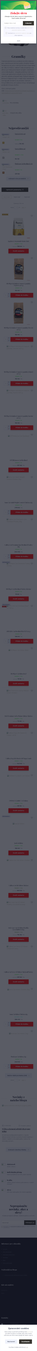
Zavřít (18, 40)
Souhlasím (25, 1342)
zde (27, 1347)
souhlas (29, 1332)
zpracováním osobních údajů (22, 33)
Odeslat (28, 23)
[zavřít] (33, 3)
